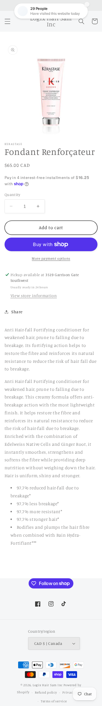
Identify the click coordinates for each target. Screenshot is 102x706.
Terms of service (54, 701)
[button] (7, 21)
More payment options (51, 258)
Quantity (12, 194)
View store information (33, 295)
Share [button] (17, 311)
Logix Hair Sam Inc (48, 685)
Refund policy (46, 692)
